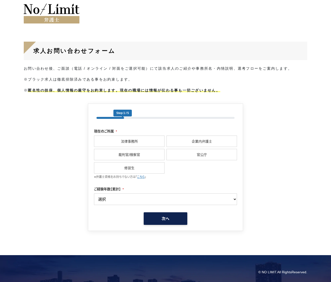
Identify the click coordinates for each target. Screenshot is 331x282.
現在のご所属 (105, 131)
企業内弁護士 (202, 141)
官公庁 (202, 154)
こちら (141, 177)
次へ (165, 218)
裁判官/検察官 (129, 154)
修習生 (129, 168)
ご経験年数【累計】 (109, 189)
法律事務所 (129, 141)
